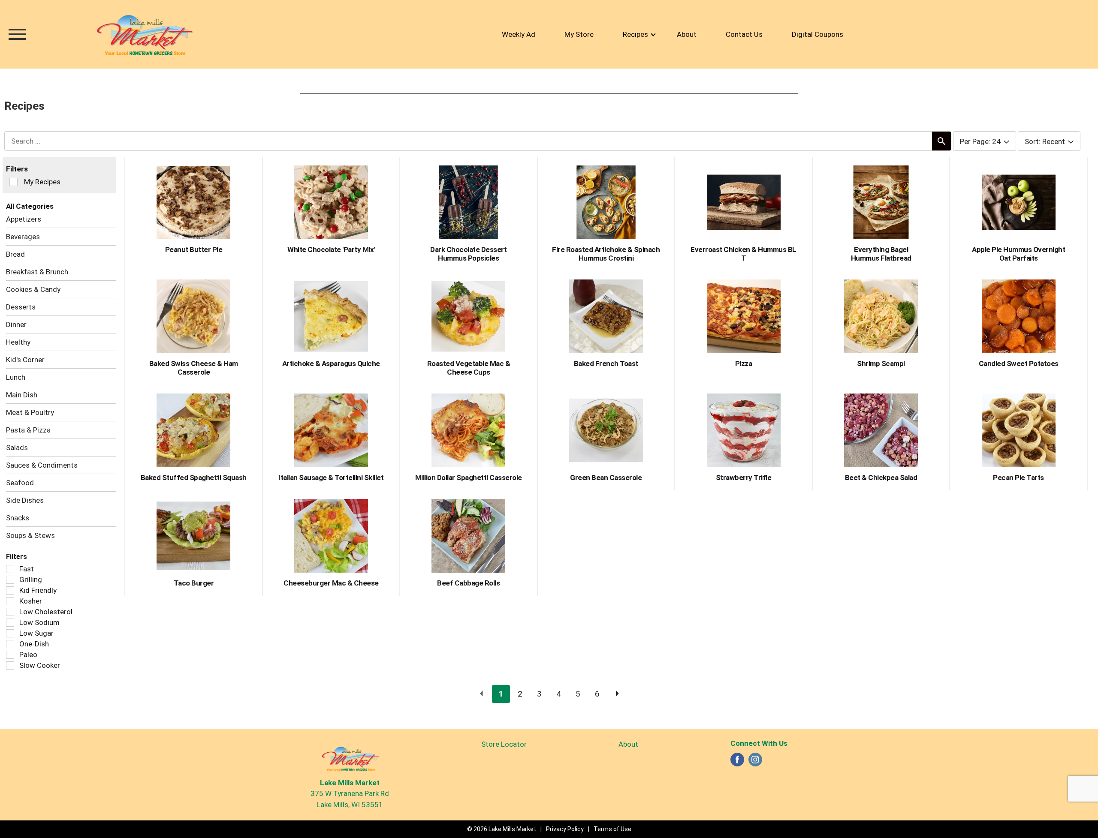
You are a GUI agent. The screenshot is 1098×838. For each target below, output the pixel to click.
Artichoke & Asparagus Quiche (331, 363)
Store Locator (504, 744)
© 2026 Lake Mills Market (501, 829)
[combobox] (984, 141)
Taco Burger (194, 583)
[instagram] (755, 762)
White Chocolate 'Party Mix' (331, 249)
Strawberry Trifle (744, 477)
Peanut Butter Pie (194, 249)
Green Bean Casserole (606, 477)
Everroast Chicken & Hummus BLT (743, 253)
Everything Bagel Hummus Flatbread (881, 253)
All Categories (30, 206)
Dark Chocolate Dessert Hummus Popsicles (468, 253)
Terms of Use (612, 829)
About (628, 744)
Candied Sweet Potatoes (1019, 363)
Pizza (743, 363)
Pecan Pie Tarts (1018, 477)
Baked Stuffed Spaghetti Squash (194, 477)
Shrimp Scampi (881, 363)
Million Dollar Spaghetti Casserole (468, 477)
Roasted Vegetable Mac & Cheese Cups (468, 367)
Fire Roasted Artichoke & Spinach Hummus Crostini (606, 253)
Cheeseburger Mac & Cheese (331, 583)
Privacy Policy (565, 829)
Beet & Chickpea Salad (881, 477)
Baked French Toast (606, 363)
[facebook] (737, 762)
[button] (501, 694)
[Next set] (617, 694)
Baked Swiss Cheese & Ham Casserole (193, 367)
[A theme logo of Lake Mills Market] (143, 34)
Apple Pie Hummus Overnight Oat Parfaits (1018, 253)
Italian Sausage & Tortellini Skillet (330, 477)
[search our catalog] (941, 141)
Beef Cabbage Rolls (468, 583)
